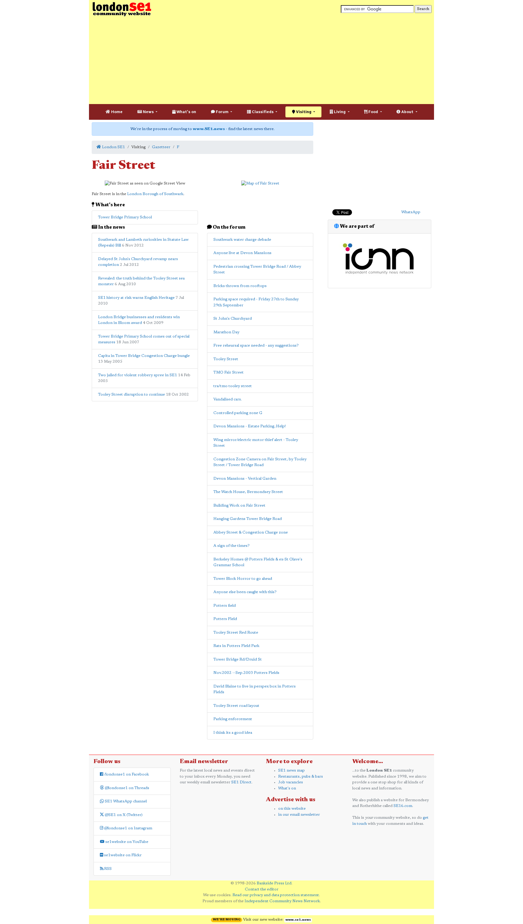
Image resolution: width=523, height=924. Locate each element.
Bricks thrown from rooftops (240, 286)
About (407, 111)
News (148, 111)
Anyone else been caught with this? (245, 592)
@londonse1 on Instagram (127, 828)
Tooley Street (225, 359)
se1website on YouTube (126, 842)
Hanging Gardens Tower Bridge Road (247, 519)
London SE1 (113, 147)
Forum (222, 111)
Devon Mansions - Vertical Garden (244, 479)
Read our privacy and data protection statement (275, 895)
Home (116, 111)
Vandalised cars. (227, 399)
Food (373, 111)
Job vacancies (290, 782)
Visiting (303, 111)
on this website (292, 809)
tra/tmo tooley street (232, 386)
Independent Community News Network (282, 901)
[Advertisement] (261, 60)
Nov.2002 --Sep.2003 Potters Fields (246, 673)
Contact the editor (261, 889)
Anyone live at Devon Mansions (242, 253)
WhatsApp (410, 212)
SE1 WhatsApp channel (125, 801)
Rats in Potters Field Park (236, 646)
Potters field (224, 606)
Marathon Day (226, 332)
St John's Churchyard (232, 319)
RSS (107, 869)
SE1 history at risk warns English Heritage (136, 298)
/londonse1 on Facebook (126, 774)
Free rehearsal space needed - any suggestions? (256, 346)
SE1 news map (291, 770)
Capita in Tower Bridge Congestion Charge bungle (144, 356)
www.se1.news (298, 920)
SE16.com (402, 806)
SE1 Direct (241, 782)
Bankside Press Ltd (274, 883)
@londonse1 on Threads (126, 788)
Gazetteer (161, 147)
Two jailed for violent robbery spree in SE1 (137, 375)
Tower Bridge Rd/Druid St (237, 659)
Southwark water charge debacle (242, 240)
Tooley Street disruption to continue (131, 395)
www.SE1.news (209, 129)
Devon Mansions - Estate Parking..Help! (249, 426)
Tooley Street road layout (236, 706)
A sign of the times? (231, 546)
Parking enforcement (232, 719)
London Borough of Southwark (155, 194)
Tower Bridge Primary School (125, 217)
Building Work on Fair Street (239, 506)
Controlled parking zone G (237, 413)
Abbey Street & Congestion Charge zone (250, 532)
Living (340, 111)
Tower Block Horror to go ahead (242, 579)
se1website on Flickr (122, 855)
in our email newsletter (299, 815)
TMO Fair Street (228, 372)
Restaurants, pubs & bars (300, 777)
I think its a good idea (232, 733)
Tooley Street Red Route (235, 633)
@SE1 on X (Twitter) (123, 815)
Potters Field (225, 619)
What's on (186, 111)
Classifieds (263, 111)
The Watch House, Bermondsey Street (248, 492)
